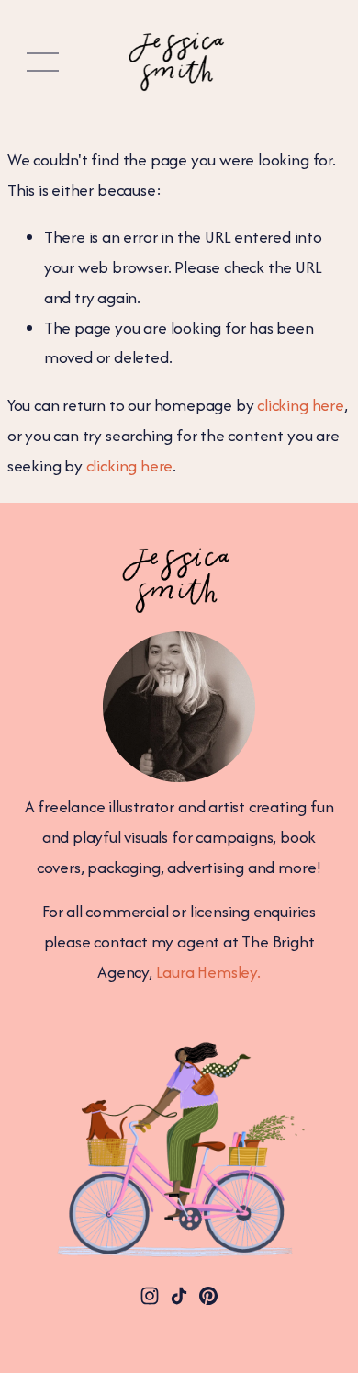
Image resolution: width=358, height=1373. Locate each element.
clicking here (300, 404)
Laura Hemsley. (208, 971)
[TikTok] (179, 1296)
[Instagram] (149, 1296)
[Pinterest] (208, 1296)
